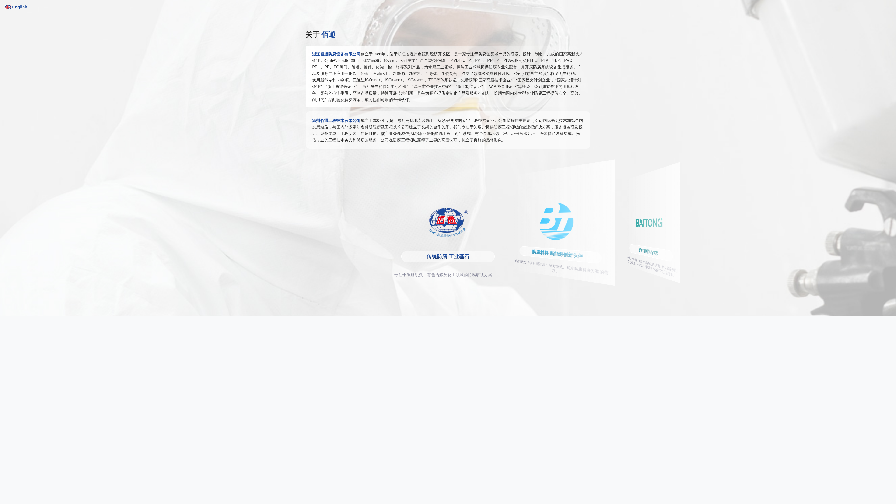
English (19, 7)
